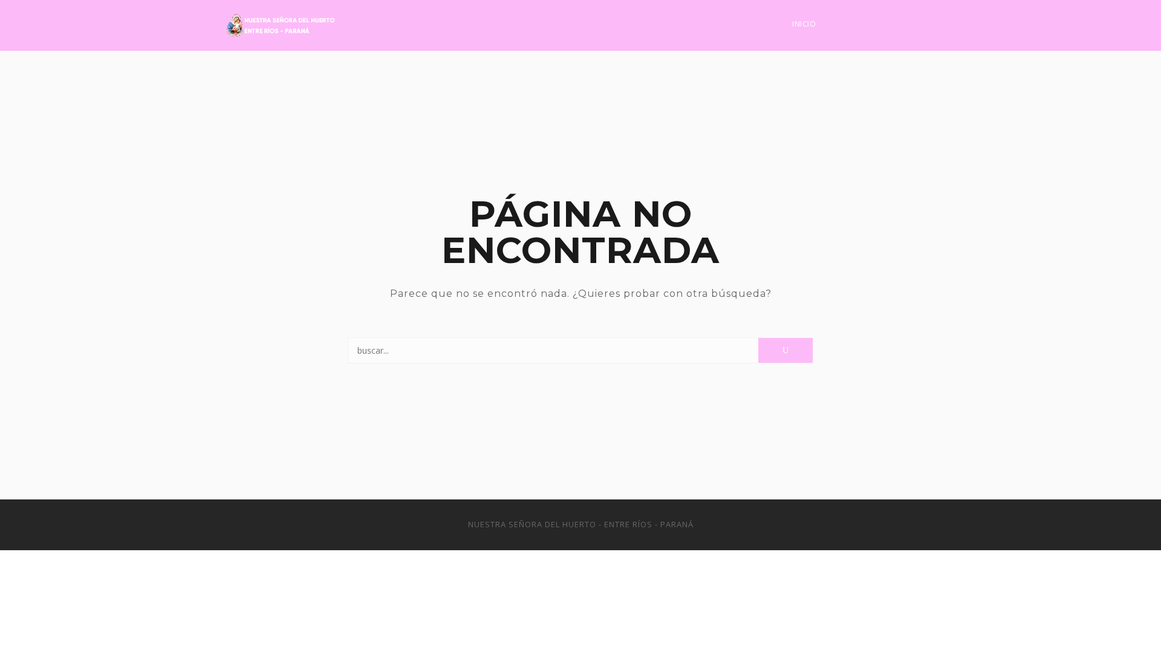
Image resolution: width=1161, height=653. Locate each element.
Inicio (804, 23)
